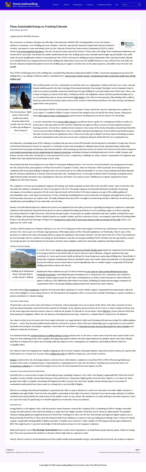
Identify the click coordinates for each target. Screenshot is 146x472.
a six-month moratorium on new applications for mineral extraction (40, 152)
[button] (59, 4)
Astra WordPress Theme (96, 465)
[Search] (139, 4)
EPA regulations (32, 290)
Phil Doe (107, 311)
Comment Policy (104, 4)
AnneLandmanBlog (25, 3)
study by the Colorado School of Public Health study (79, 250)
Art (116, 4)
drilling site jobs (57, 354)
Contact (89, 4)
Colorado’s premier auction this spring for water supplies (104, 326)
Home (55, 4)
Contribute (78, 4)
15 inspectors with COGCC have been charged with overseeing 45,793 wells (87, 219)
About (66, 4)
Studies (13, 360)
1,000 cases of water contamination (53, 115)
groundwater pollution (20, 366)
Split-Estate (79, 97)
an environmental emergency (31, 51)
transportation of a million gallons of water (50, 335)
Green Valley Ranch (67, 122)
